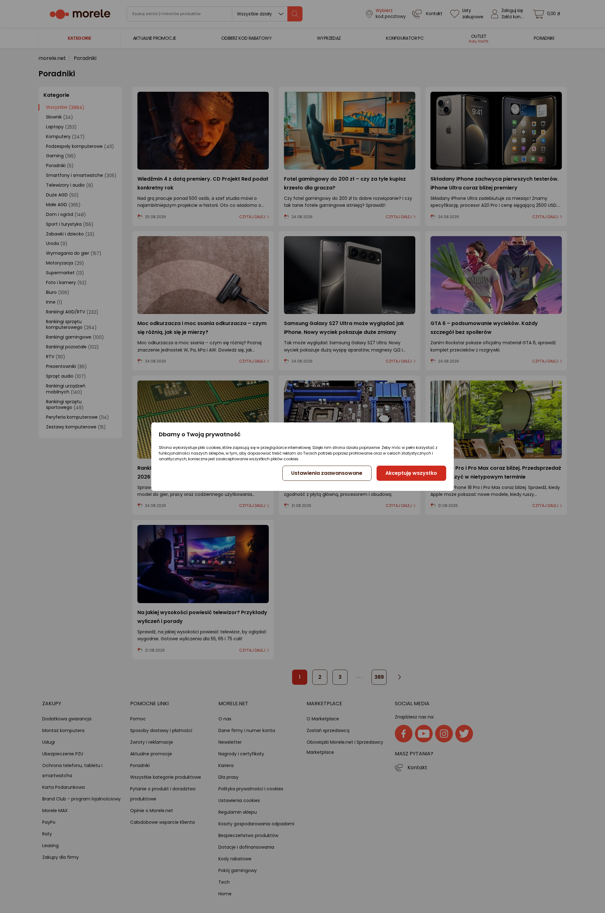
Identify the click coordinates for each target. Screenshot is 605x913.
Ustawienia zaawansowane (326, 473)
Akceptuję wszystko (411, 473)
